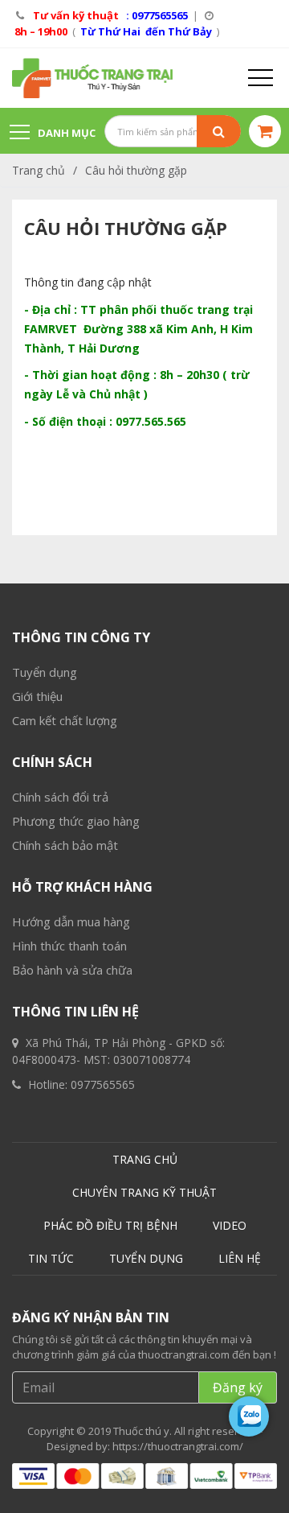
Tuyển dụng (44, 672)
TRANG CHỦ (144, 1159)
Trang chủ (38, 170)
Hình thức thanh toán (69, 946)
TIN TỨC (51, 1258)
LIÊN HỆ (239, 1258)
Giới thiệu (37, 696)
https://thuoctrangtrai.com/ (177, 1446)
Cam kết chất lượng (64, 720)
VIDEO (229, 1225)
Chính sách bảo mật (65, 845)
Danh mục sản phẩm (53, 140)
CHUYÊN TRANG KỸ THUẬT (144, 1192)
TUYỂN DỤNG (146, 1258)
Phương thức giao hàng (76, 821)
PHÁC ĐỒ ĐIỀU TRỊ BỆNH (110, 1225)
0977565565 (103, 1084)
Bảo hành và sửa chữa (72, 970)
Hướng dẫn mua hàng (71, 921)
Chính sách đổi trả (60, 797)
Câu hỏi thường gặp (136, 170)
